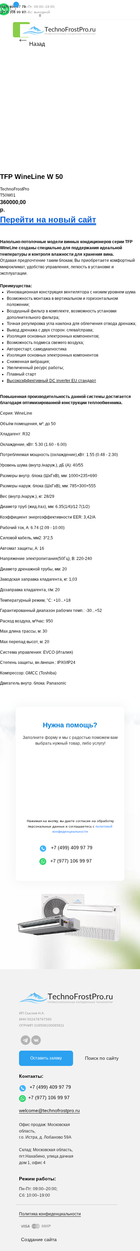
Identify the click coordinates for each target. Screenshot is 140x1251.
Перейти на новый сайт (48, 219)
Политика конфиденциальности (50, 1214)
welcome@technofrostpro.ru (49, 1110)
